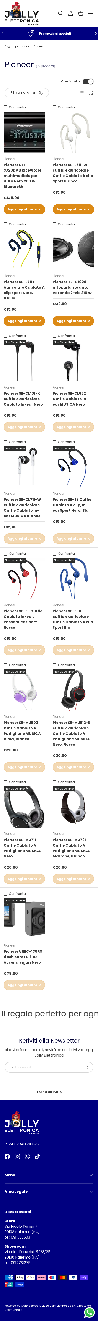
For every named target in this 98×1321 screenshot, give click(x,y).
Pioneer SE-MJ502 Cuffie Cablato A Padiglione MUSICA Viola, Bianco (22, 731)
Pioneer (38, 46)
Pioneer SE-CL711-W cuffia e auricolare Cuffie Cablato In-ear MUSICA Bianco (22, 507)
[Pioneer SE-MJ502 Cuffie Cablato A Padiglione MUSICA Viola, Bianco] (24, 690)
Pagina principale (17, 46)
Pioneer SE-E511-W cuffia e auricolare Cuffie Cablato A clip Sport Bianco (73, 173)
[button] (81, 13)
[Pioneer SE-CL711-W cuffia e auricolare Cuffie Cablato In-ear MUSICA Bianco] (24, 467)
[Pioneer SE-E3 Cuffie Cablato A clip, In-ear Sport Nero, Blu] (73, 467)
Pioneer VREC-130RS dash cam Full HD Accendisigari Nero (23, 957)
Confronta (70, 81)
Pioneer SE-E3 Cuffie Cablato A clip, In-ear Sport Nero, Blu (72, 505)
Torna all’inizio (49, 1092)
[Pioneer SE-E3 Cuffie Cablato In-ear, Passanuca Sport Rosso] (24, 578)
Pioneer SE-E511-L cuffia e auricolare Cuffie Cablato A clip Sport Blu (73, 619)
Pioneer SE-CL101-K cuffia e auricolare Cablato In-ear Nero (23, 399)
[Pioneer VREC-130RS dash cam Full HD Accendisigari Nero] (24, 919)
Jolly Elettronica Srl (62, 1306)
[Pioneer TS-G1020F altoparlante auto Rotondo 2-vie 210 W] (73, 249)
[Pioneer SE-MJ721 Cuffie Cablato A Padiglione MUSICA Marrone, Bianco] (73, 807)
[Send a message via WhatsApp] (89, 1312)
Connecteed (29, 1306)
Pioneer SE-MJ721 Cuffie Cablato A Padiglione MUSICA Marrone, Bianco (71, 848)
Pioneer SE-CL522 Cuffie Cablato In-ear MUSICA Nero (70, 399)
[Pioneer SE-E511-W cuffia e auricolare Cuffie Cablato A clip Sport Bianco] (73, 132)
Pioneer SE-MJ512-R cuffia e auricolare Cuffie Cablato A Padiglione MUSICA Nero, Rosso (71, 733)
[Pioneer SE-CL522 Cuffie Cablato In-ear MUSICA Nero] (73, 360)
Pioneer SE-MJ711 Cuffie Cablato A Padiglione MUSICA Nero (22, 848)
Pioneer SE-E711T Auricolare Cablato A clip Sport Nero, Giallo (24, 290)
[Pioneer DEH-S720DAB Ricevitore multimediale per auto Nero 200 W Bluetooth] (24, 132)
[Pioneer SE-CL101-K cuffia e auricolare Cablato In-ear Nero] (24, 360)
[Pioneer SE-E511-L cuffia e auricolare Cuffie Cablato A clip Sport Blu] (73, 578)
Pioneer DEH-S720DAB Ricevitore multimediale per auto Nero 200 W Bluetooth (22, 175)
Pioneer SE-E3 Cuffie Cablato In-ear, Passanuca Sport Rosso (23, 619)
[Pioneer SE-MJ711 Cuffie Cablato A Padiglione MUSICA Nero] (24, 807)
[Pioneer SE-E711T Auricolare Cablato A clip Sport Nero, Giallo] (24, 249)
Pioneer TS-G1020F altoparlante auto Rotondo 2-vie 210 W (72, 287)
